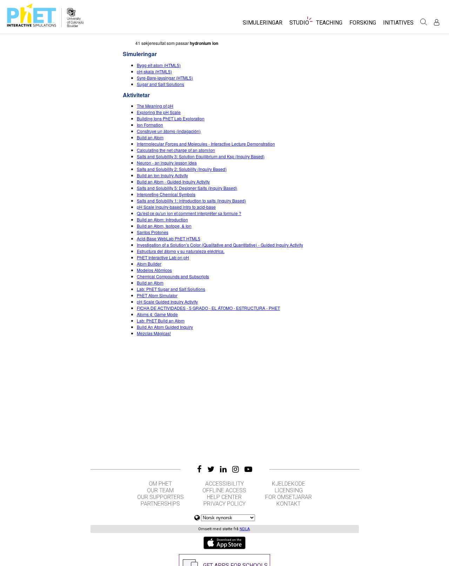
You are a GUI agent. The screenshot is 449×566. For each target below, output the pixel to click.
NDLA (245, 529)
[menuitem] (262, 24)
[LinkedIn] (223, 469)
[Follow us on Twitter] (210, 469)
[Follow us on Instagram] (235, 469)
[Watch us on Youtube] (248, 469)
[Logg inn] (436, 22)
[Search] (423, 22)
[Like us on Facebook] (199, 469)
